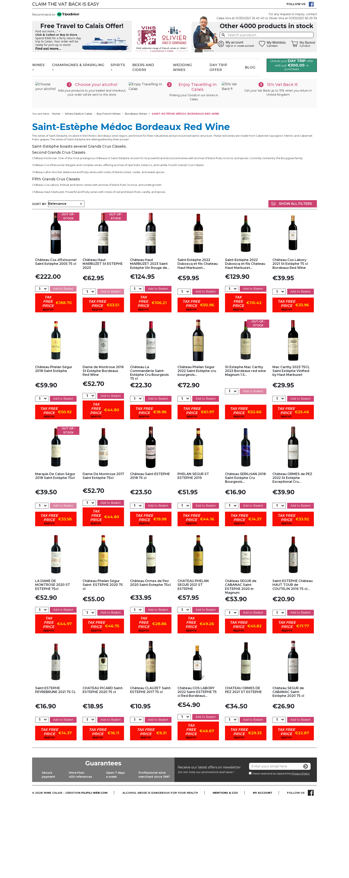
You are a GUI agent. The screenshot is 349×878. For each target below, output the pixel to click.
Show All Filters (295, 204)
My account (262, 792)
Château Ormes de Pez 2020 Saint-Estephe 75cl (150, 583)
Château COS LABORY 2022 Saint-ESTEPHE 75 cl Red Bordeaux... (197, 692)
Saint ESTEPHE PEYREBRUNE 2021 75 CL (55, 690)
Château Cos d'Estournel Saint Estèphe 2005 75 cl (55, 262)
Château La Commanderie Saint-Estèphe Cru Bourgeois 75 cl (149, 373)
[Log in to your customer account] (221, 44)
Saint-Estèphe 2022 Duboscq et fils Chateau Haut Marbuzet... (198, 263)
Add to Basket (63, 289)
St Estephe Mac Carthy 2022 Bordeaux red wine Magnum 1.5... (245, 371)
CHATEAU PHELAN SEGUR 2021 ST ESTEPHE (193, 585)
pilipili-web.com (94, 792)
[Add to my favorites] (56, 233)
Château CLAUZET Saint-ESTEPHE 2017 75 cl (150, 690)
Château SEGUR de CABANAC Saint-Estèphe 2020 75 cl (288, 692)
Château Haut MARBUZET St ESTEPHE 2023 (103, 263)
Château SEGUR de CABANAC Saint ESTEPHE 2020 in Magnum (240, 587)
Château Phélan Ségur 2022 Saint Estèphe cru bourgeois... (197, 371)
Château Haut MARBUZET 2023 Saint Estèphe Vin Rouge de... (149, 263)
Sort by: (39, 204)
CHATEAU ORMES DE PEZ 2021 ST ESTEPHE (243, 690)
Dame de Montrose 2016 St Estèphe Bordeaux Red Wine (103, 371)
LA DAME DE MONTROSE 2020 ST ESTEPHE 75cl (52, 585)
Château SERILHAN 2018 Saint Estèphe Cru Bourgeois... (245, 478)
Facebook (311, 4)
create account (245, 46)
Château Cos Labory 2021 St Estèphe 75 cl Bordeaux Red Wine (290, 263)
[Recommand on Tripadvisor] (67, 15)
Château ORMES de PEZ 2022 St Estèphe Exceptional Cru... (292, 478)
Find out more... (48, 48)
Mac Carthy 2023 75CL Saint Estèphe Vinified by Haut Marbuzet (291, 371)
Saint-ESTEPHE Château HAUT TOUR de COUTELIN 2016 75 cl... (292, 585)
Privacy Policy (301, 773)
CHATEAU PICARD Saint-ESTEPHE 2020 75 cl (103, 690)
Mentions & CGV (225, 792)
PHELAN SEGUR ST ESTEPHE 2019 (193, 476)
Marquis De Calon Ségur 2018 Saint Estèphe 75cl (55, 476)
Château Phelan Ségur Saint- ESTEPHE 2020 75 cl (103, 585)
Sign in (229, 46)
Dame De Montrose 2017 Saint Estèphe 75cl (103, 476)
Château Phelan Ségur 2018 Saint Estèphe (53, 369)
